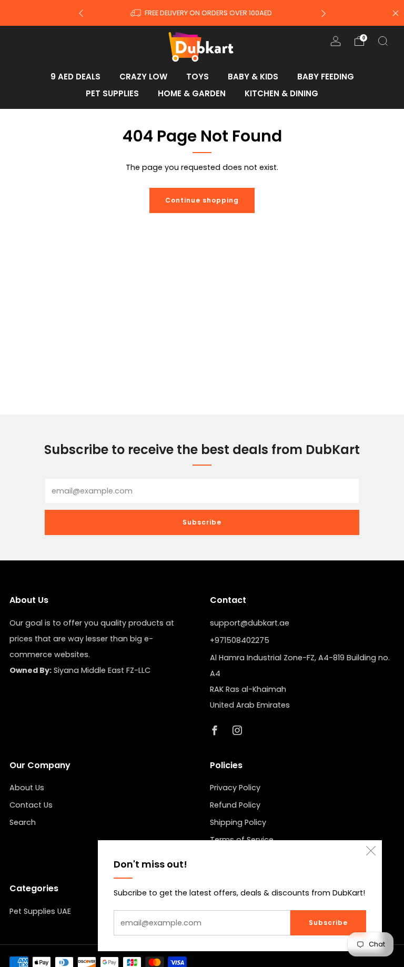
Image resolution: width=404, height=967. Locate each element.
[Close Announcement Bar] (395, 13)
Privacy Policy (235, 787)
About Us (26, 787)
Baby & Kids (253, 76)
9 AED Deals (75, 76)
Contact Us (31, 805)
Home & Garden (192, 93)
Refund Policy (235, 805)
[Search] (383, 41)
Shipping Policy (238, 822)
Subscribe (328, 922)
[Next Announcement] (323, 13)
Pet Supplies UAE (40, 911)
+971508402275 (239, 640)
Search (22, 822)
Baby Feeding (325, 76)
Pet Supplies (112, 93)
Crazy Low (143, 76)
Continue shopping (202, 200)
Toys (197, 76)
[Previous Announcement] (81, 13)
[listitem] (202, 13)
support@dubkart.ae (249, 623)
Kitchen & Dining (281, 93)
